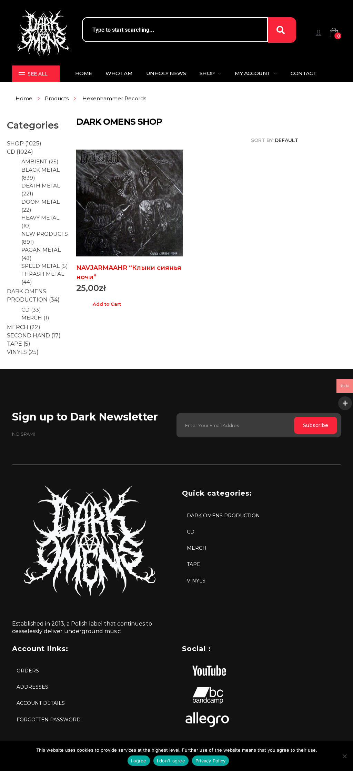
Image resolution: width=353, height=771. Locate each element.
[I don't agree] (344, 756)
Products (57, 98)
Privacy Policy (210, 760)
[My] (318, 32)
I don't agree (171, 760)
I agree (139, 760)
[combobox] (175, 29)
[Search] (282, 30)
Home (24, 98)
